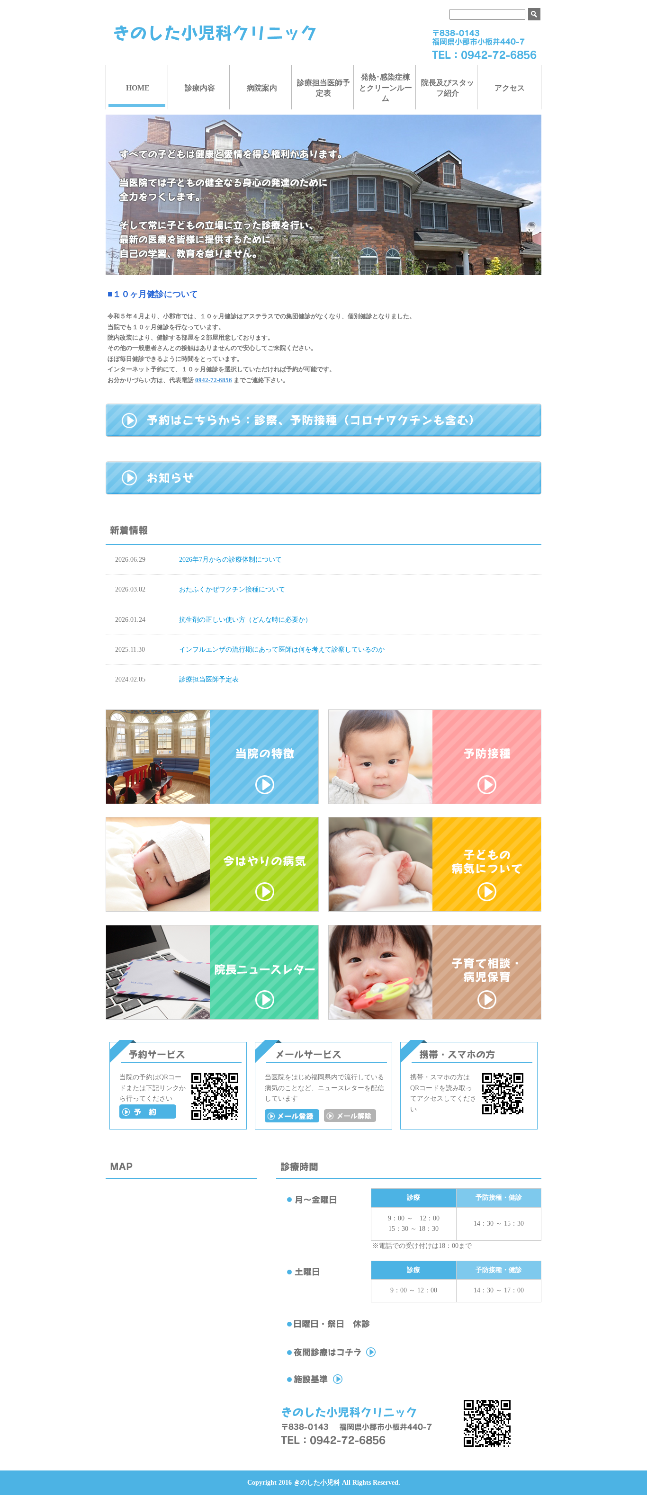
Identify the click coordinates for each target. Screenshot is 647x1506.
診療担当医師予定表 (323, 88)
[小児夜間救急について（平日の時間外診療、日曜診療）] (351, 1357)
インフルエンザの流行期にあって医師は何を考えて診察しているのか (282, 649)
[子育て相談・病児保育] (434, 1017)
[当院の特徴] (212, 802)
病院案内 (262, 88)
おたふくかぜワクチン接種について (232, 589)
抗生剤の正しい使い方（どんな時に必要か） (245, 619)
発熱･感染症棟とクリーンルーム (385, 87)
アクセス (509, 88)
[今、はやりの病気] (212, 909)
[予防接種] (434, 802)
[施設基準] (351, 1384)
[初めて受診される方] (147, 1116)
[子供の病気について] (434, 909)
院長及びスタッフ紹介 (447, 88)
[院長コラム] (212, 1017)
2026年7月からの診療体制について (230, 559)
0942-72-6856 (213, 380)
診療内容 (200, 88)
